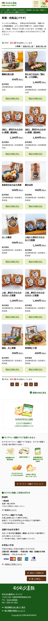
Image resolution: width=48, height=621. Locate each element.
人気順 (17, 46)
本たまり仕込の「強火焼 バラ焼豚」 (35, 75)
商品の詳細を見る (12, 98)
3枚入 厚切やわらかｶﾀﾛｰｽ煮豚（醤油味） (35, 131)
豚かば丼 (29, 184)
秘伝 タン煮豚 (9, 347)
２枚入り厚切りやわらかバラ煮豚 (35, 238)
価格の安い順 (28, 46)
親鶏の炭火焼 (8, 74)
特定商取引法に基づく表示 (15, 607)
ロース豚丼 (7, 237)
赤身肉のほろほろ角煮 (12, 184)
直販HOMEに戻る (39, 392)
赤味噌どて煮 (31, 347)
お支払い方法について (13, 564)
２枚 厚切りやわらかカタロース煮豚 (12, 294)
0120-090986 (12, 600)
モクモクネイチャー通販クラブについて (15, 12)
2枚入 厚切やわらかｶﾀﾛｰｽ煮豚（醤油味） (12, 131)
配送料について (11, 510)
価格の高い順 (41, 46)
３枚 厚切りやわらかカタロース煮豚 (35, 294)
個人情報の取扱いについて (15, 610)
